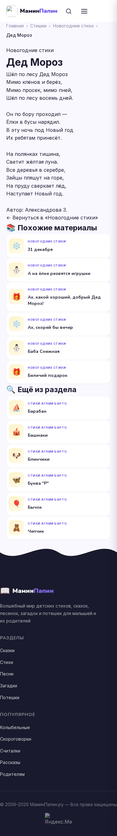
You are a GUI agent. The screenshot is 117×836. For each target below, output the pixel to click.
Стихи (6, 662)
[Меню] (84, 11)
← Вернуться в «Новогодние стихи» (52, 217)
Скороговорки (15, 739)
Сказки (7, 650)
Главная (15, 25)
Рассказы (10, 762)
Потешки (9, 697)
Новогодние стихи (73, 25)
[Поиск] (68, 11)
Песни (6, 673)
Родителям (12, 774)
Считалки (10, 750)
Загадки (8, 685)
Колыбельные (15, 727)
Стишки (38, 25)
